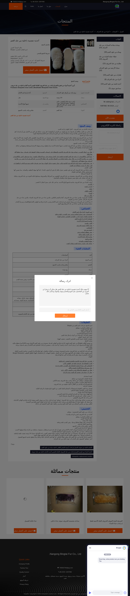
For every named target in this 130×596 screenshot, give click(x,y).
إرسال (65, 316)
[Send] (90, 592)
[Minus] (90, 548)
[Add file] (125, 592)
